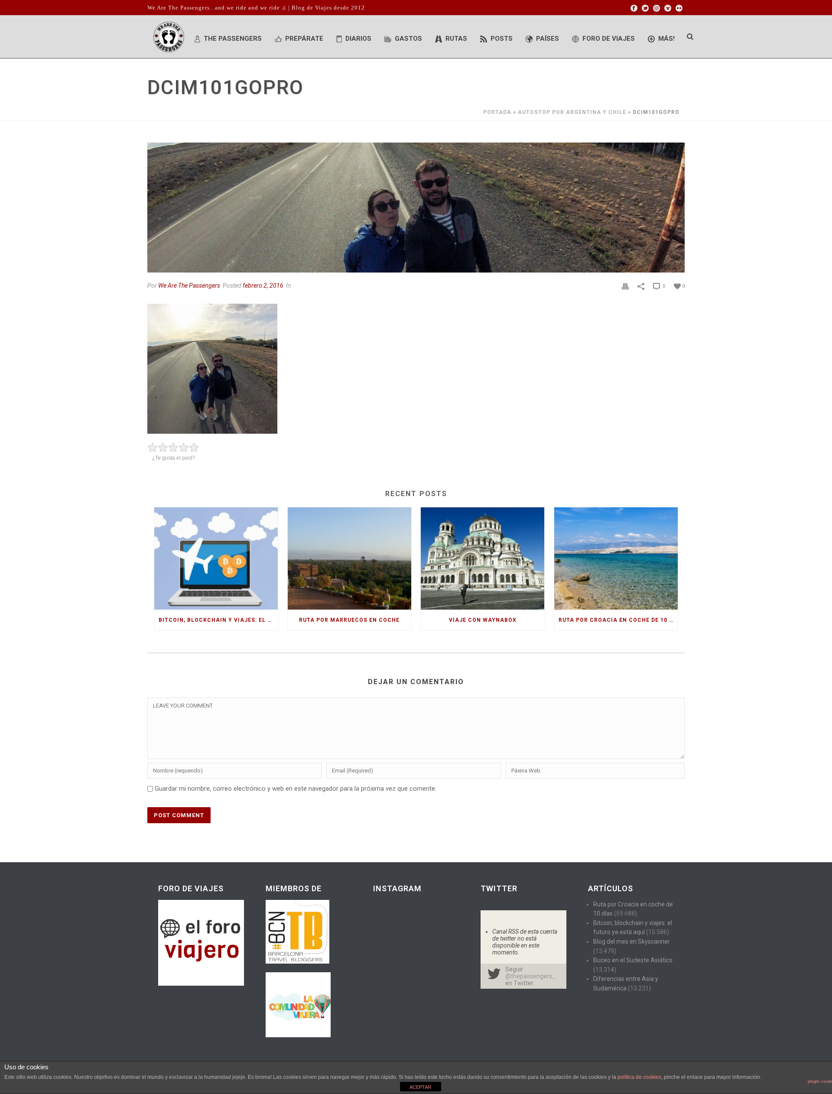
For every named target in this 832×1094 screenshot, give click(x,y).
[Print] (625, 286)
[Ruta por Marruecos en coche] (350, 558)
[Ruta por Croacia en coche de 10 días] (616, 558)
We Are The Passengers (189, 285)
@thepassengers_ (530, 976)
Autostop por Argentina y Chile (572, 112)
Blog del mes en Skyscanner (631, 941)
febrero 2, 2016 (263, 285)
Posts (502, 38)
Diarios (358, 38)
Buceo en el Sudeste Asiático (633, 960)
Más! (666, 38)
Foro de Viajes (608, 38)
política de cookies (639, 1077)
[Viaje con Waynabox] (483, 558)
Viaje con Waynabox (483, 620)
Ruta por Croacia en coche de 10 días (618, 620)
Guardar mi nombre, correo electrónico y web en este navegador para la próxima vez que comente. (295, 788)
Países (547, 38)
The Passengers (233, 38)
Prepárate (304, 38)
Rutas (456, 38)
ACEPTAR (420, 1087)
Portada (497, 112)
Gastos (408, 38)
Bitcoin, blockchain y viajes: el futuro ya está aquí (218, 620)
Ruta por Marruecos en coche (349, 620)
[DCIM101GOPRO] (416, 208)
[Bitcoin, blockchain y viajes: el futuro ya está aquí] (216, 558)
